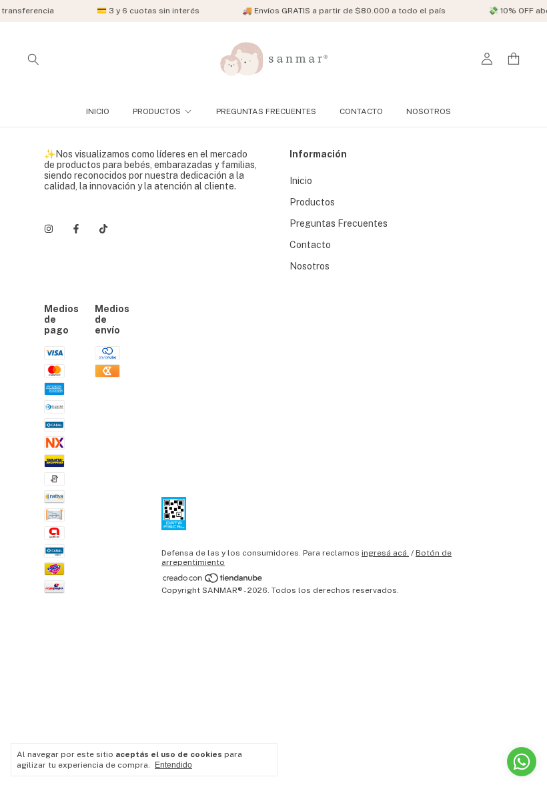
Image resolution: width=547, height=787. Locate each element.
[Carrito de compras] (513, 59)
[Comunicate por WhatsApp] (521, 761)
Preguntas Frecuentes (266, 111)
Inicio (97, 111)
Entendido (173, 765)
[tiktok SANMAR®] (103, 228)
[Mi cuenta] (487, 59)
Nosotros (428, 111)
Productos (157, 111)
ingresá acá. (385, 553)
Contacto (361, 111)
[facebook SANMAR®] (76, 228)
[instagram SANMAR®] (48, 228)
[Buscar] (33, 58)
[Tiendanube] (213, 581)
